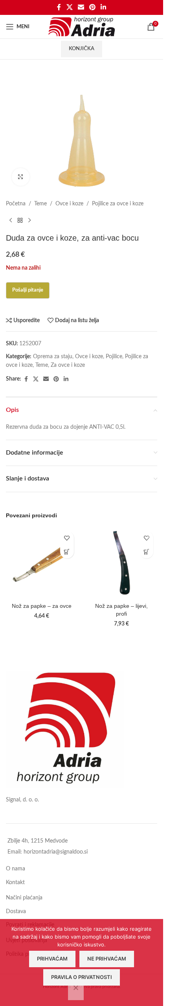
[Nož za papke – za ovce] (42, 563)
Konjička (81, 48)
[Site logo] (81, 26)
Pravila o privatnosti (81, 977)
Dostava (16, 911)
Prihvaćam (52, 958)
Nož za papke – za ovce (42, 606)
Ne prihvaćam (106, 958)
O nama (15, 869)
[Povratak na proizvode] (20, 220)
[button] (67, 551)
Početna (16, 204)
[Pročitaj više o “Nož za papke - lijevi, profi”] (146, 551)
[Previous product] (10, 220)
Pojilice (114, 356)
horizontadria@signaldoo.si (56, 852)
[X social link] (69, 7)
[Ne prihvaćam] (76, 992)
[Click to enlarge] (20, 177)
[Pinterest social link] (92, 7)
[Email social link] (80, 7)
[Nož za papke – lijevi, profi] (122, 563)
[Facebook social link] (59, 7)
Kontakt (15, 882)
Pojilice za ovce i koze (117, 204)
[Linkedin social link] (103, 7)
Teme (40, 204)
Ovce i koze (69, 204)
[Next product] (29, 220)
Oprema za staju (52, 356)
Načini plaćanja (24, 898)
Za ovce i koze (68, 365)
